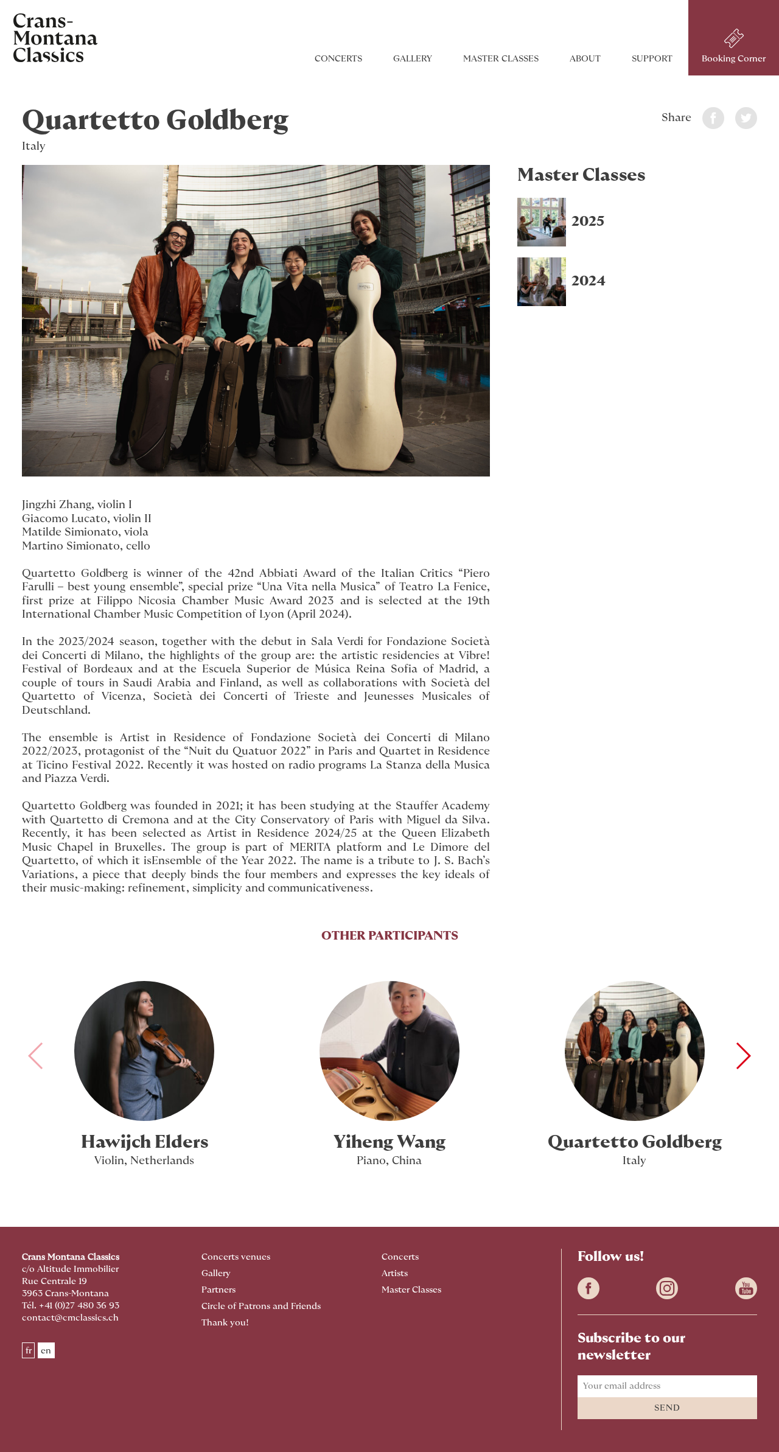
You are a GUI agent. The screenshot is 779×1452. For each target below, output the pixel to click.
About (585, 58)
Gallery (412, 58)
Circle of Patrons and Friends (261, 1306)
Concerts (338, 58)
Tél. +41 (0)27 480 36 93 (70, 1305)
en (46, 1350)
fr (29, 1350)
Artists (395, 1273)
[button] (743, 1055)
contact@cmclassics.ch (70, 1317)
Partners (218, 1289)
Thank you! (225, 1322)
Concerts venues (235, 1257)
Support (652, 58)
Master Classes (501, 58)
